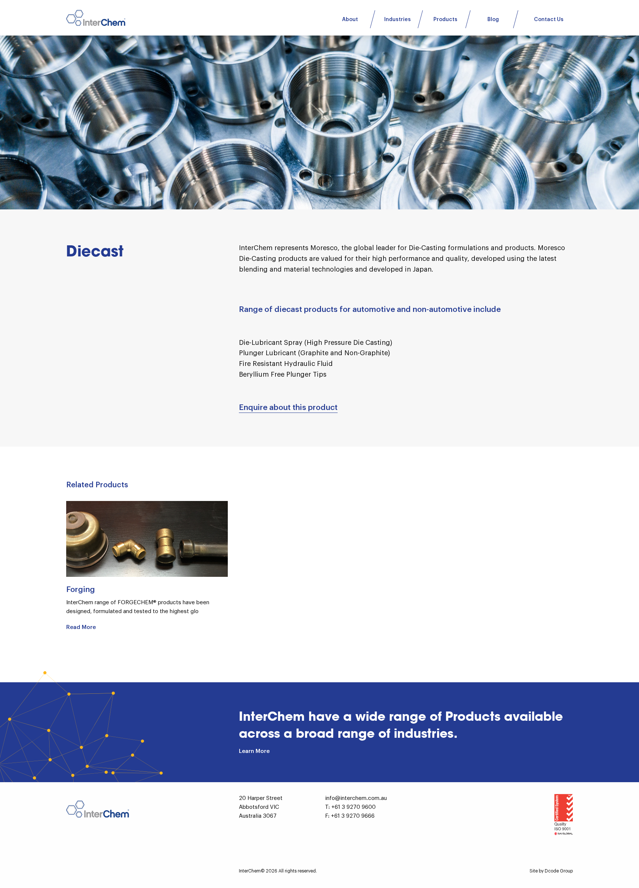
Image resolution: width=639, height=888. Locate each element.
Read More (81, 627)
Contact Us (549, 19)
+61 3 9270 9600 (353, 807)
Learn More (254, 751)
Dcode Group (559, 871)
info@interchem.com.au (356, 798)
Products (445, 19)
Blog (493, 19)
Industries (397, 19)
